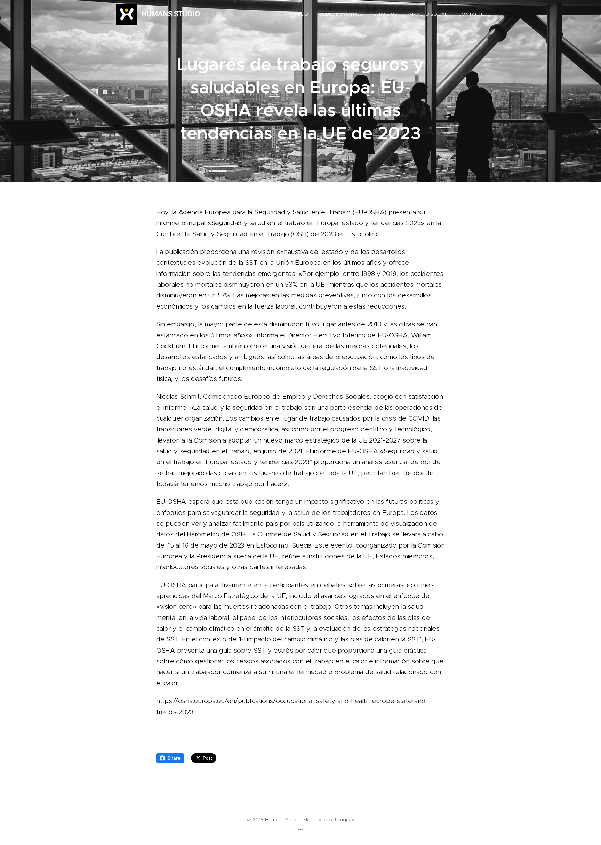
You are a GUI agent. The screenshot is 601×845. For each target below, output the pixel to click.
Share (174, 758)
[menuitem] (303, 14)
